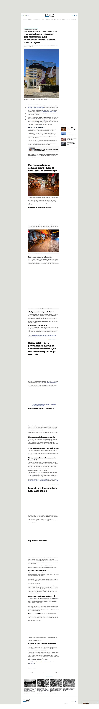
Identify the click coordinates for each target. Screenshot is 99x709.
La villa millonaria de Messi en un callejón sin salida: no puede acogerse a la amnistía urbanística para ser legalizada (30, 690)
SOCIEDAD (30, 19)
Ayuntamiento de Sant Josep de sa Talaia (36, 107)
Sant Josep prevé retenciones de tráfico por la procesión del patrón (69, 689)
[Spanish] (28, 15)
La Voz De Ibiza (45, 336)
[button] (25, 104)
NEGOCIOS (63, 19)
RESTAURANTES (73, 19)
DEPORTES (68, 19)
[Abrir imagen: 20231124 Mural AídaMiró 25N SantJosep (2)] (41, 73)
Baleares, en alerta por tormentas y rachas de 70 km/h (71, 143)
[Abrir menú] (22, 15)
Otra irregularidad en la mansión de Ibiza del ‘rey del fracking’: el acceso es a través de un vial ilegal (56, 690)
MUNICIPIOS (53, 19)
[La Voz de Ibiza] (49, 15)
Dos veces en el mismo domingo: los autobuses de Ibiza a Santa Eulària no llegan (71, 128)
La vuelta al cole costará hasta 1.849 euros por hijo (41, 661)
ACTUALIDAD (25, 19)
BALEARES (58, 19)
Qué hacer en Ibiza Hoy (37, 19)
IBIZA (43, 19)
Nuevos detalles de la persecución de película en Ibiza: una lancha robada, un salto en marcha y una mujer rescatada (71, 134)
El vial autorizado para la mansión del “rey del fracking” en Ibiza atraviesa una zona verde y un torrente (43, 690)
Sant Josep (35, 29)
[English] (26, 15)
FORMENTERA (48, 19)
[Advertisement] (49, 706)
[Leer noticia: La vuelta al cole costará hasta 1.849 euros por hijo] (63, 139)
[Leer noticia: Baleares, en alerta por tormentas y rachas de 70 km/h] (63, 144)
